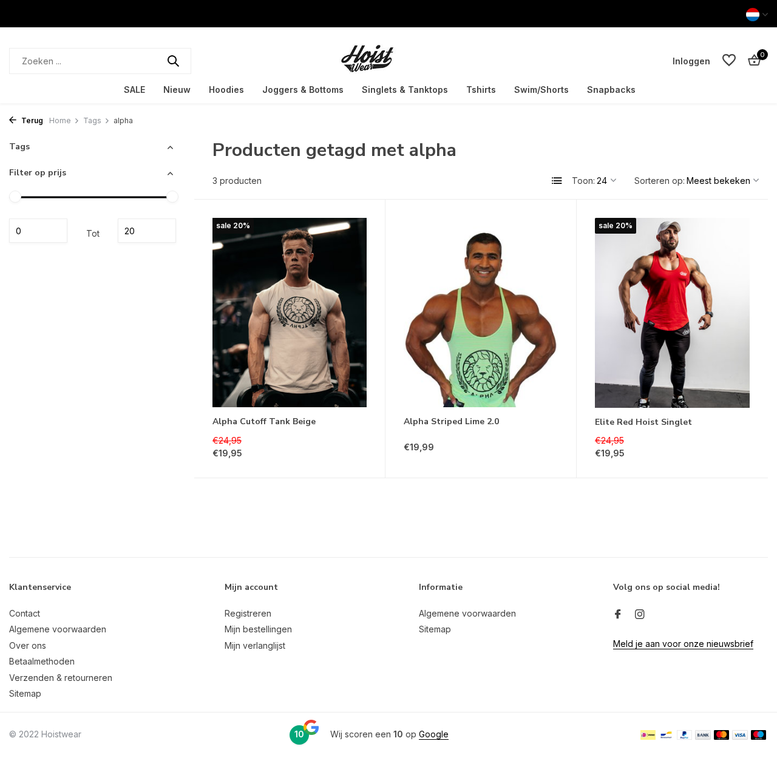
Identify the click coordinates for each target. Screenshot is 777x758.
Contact (24, 613)
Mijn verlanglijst (255, 645)
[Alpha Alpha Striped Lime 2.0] (481, 312)
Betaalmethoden (42, 661)
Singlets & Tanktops (405, 89)
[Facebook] (618, 615)
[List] (557, 180)
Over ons (27, 645)
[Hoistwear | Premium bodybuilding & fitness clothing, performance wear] (388, 60)
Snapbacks (611, 89)
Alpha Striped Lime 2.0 (451, 421)
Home (60, 120)
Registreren (248, 613)
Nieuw (177, 89)
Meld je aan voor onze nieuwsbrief (683, 643)
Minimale (38, 230)
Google (434, 734)
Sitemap (25, 693)
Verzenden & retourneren (60, 677)
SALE (134, 89)
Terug (31, 120)
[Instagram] (640, 615)
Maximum (147, 230)
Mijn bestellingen (258, 629)
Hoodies (226, 89)
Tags (92, 120)
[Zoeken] (173, 61)
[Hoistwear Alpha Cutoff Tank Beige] (289, 312)
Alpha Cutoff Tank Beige (264, 421)
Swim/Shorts (541, 89)
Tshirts (481, 89)
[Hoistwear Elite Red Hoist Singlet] (672, 313)
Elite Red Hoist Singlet (643, 422)
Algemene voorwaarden (57, 629)
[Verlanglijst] (729, 60)
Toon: (583, 180)
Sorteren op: (659, 180)
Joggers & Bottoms (303, 89)
